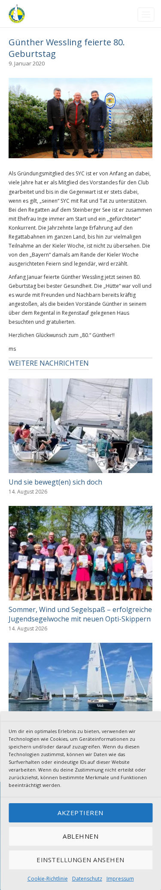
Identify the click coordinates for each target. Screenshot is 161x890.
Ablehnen (80, 836)
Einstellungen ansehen (80, 859)
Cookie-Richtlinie (47, 878)
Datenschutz (87, 878)
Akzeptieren (80, 812)
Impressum (120, 878)
